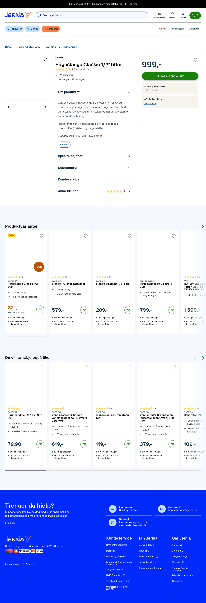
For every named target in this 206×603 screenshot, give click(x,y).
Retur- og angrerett (116, 556)
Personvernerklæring (150, 568)
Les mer (133, 4)
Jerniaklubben (146, 545)
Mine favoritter (146, 556)
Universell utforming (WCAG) (116, 588)
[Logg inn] (182, 15)
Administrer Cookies (182, 575)
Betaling (110, 551)
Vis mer (64, 144)
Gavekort (194, 28)
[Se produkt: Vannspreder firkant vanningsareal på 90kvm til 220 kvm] (158, 415)
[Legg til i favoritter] (195, 60)
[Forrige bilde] (8, 107)
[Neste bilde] (45, 107)
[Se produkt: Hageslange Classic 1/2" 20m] (26, 282)
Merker (34, 29)
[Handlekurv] (195, 15)
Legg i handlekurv (172, 76)
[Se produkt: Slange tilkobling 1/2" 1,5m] (114, 282)
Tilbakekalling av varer (118, 581)
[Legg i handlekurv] (40, 309)
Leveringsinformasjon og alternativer (119, 563)
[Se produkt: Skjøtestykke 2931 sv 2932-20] (26, 415)
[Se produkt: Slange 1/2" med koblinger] (70, 282)
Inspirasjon (177, 28)
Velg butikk (150, 103)
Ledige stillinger (180, 556)
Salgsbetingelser (115, 569)
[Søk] (39, 15)
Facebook (30, 564)
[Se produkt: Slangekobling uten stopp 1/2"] (114, 415)
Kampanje (52, 29)
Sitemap (176, 562)
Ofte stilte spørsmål (116, 545)
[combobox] (95, 15)
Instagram (14, 564)
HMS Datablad (113, 575)
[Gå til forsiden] (18, 15)
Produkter (16, 29)
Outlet (162, 28)
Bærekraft (177, 551)
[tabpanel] (27, 77)
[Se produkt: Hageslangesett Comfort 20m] (158, 282)
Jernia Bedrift (146, 562)
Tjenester (177, 581)
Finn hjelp (10, 523)
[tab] (18, 107)
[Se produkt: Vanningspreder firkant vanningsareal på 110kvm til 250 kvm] (70, 415)
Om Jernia (177, 545)
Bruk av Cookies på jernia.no (182, 569)
